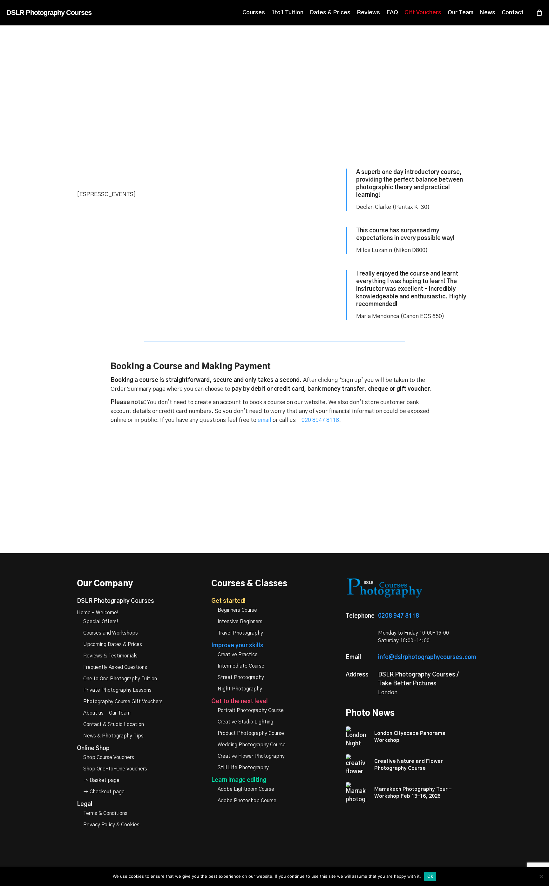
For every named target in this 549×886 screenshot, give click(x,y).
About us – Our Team (107, 713)
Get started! (228, 601)
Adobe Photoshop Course (247, 800)
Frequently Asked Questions (115, 667)
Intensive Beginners (240, 621)
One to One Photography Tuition (120, 678)
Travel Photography (240, 633)
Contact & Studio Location (113, 724)
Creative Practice (238, 654)
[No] (541, 876)
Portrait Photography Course (251, 710)
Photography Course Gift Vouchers (123, 701)
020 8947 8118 (320, 420)
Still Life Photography (243, 767)
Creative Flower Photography (251, 756)
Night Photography (240, 688)
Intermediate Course (241, 666)
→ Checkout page (104, 791)
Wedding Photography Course (252, 744)
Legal (84, 804)
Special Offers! (100, 621)
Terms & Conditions (105, 813)
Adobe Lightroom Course (246, 789)
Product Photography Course (251, 733)
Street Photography (241, 677)
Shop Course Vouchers (108, 757)
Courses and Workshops (110, 633)
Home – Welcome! (98, 612)
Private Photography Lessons (117, 690)
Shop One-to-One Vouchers (115, 768)
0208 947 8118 (398, 616)
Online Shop (93, 748)
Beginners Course (237, 610)
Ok (430, 876)
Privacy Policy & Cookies (111, 824)
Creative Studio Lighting (245, 721)
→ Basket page (101, 780)
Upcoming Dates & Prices (112, 644)
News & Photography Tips (113, 735)
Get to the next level (239, 701)
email (264, 420)
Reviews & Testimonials (110, 655)
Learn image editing (238, 780)
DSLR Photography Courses (49, 13)
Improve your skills (237, 646)
